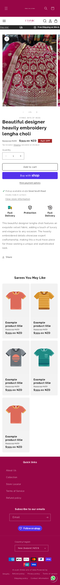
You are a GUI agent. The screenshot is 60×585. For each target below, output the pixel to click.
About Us (11, 470)
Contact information (39, 578)
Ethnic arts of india (28, 570)
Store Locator (13, 484)
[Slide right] (36, 112)
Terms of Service (15, 491)
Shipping (17, 145)
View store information (17, 199)
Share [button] (9, 257)
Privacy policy (34, 574)
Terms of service (50, 574)
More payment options (30, 183)
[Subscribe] (47, 517)
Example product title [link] (14, 324)
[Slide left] (23, 112)
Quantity (6, 150)
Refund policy (13, 498)
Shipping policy (21, 578)
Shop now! (5, 27)
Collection (11, 477)
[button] (6, 8)
